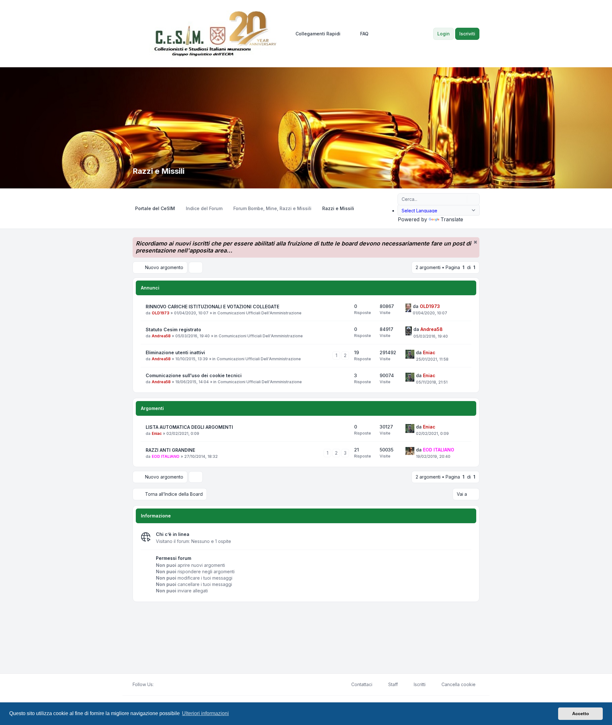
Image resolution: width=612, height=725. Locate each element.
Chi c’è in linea (172, 534)
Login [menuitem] (443, 33)
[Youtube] (167, 684)
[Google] (172, 684)
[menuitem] (315, 34)
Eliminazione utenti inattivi (175, 352)
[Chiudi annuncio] (475, 241)
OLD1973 (160, 313)
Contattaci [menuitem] (361, 684)
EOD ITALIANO (165, 456)
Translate (452, 219)
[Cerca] (461, 199)
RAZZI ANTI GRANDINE (170, 450)
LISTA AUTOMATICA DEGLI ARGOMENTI (189, 427)
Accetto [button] (580, 713)
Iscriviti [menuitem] (467, 33)
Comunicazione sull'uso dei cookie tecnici (194, 375)
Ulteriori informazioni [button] (205, 713)
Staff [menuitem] (393, 684)
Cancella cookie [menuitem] (458, 684)
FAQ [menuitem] (364, 33)
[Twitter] (162, 684)
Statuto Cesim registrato (173, 329)
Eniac (429, 352)
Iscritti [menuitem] (420, 684)
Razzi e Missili (159, 171)
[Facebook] (157, 684)
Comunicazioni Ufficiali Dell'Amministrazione (259, 313)
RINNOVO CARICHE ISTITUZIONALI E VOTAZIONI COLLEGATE (212, 306)
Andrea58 (161, 335)
